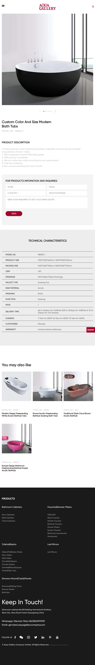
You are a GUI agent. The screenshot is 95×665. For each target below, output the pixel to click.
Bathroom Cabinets (12, 507)
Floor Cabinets (8, 515)
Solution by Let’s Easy (58, 645)
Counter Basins (8, 564)
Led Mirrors (53, 544)
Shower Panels (8, 589)
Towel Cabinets (8, 521)
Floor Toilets (7, 555)
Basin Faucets (53, 518)
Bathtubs (6, 592)
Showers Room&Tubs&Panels (16, 578)
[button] (55, 111)
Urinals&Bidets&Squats (12, 567)
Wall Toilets (7, 558)
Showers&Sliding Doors (12, 586)
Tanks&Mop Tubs (9, 570)
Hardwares (52, 536)
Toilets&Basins (9, 544)
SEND (14, 213)
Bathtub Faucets (55, 524)
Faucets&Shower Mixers (60, 507)
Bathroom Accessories (57, 533)
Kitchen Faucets (54, 521)
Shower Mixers (54, 527)
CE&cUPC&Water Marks (12, 552)
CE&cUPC (52, 515)
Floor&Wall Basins (9, 561)
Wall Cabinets (8, 518)
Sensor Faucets (54, 530)
